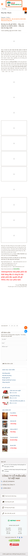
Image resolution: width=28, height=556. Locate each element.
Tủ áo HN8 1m (13, 413)
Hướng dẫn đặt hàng (15, 395)
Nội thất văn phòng (6, 375)
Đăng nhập (3, 12)
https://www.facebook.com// (10, 268)
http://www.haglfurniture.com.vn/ (9, 263)
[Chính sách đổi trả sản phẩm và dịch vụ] (6, 402)
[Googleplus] (14, 326)
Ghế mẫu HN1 (13, 421)
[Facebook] (9, 326)
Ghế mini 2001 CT (14, 429)
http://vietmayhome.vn (6, 261)
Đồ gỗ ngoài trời (6, 377)
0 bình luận (3, 30)
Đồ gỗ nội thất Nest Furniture (9, 380)
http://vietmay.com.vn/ (6, 266)
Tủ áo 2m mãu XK (14, 437)
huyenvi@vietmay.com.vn (7, 253)
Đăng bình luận (8, 363)
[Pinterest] (17, 326)
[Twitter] (12, 326)
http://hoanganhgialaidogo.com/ (8, 265)
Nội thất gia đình (6, 373)
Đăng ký (9, 12)
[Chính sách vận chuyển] (6, 392)
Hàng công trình (6, 382)
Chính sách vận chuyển (15, 390)
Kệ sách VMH (13, 445)
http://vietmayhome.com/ (18, 266)
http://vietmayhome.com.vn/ (20, 261)
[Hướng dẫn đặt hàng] (6, 397)
